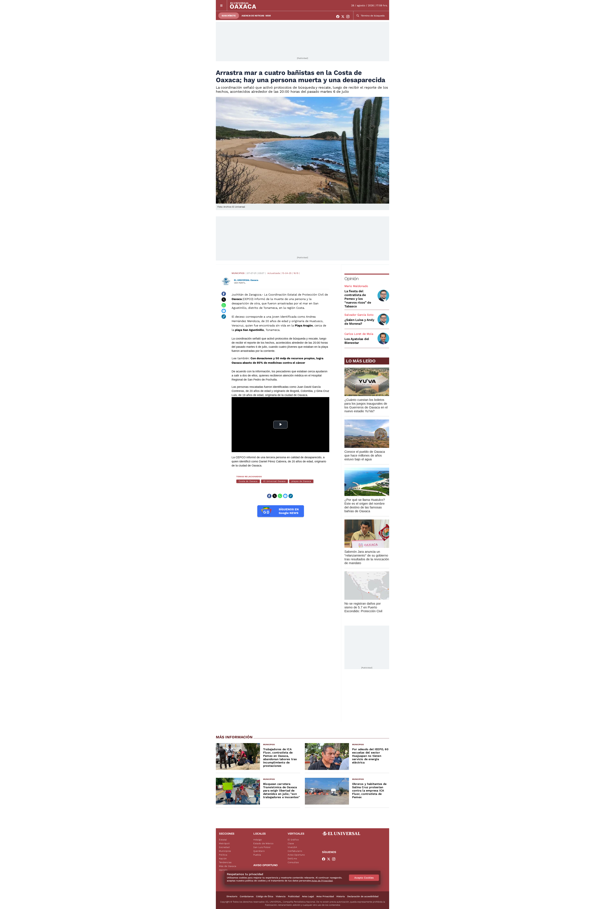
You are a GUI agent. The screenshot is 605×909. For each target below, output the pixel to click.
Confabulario (295, 851)
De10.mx (292, 858)
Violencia (280, 896)
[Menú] (221, 5)
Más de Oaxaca (227, 866)
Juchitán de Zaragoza (246, 294)
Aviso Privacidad (325, 896)
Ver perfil (240, 283)
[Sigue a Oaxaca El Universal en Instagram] (348, 16)
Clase (291, 843)
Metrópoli (224, 843)
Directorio (232, 896)
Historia (340, 896)
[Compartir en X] (224, 299)
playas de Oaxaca (301, 481)
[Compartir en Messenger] (224, 311)
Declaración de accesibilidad (362, 896)
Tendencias (225, 862)
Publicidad (294, 896)
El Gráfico (293, 839)
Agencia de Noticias (253, 15)
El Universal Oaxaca (274, 481)
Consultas (293, 862)
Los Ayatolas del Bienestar (356, 341)
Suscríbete (229, 15)
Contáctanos (247, 896)
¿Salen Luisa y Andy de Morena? (359, 321)
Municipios (238, 273)
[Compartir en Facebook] (224, 294)
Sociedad (224, 847)
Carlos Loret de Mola (358, 333)
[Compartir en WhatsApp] (224, 305)
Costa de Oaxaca (248, 481)
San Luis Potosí (262, 847)
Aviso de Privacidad (322, 880)
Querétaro (259, 851)
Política (223, 854)
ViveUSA (292, 847)
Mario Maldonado (356, 286)
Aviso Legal (308, 896)
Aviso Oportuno (296, 854)
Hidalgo (257, 839)
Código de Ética (264, 896)
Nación (223, 858)
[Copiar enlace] (224, 316)
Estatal (223, 839)
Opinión (351, 278)
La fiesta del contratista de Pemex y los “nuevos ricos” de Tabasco (357, 298)
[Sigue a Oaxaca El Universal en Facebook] (338, 16)
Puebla (257, 854)
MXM (268, 15)
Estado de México (263, 843)
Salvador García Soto (359, 314)
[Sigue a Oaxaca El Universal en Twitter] (343, 16)
